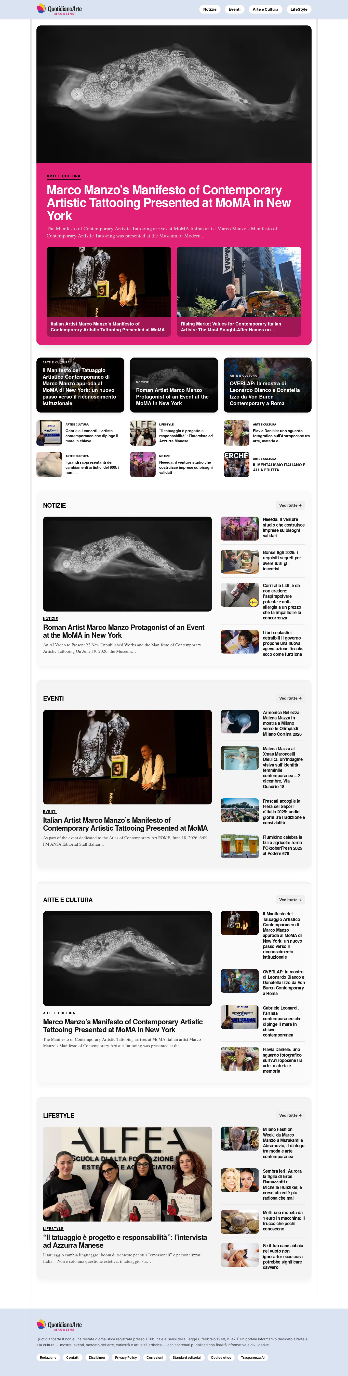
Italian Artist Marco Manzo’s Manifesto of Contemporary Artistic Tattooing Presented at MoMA (125, 824)
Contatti (72, 1357)
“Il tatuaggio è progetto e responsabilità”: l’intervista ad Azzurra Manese (125, 1241)
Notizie (210, 9)
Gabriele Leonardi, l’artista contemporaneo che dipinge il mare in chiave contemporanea (282, 1021)
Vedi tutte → (290, 505)
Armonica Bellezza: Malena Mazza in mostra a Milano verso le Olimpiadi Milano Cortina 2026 (282, 723)
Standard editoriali (187, 1357)
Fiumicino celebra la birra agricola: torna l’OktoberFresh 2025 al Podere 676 (282, 845)
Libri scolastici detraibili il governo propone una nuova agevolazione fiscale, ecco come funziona (283, 643)
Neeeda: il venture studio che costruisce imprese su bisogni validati (284, 527)
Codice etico (221, 1357)
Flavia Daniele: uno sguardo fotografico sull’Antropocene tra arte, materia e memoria (282, 1060)
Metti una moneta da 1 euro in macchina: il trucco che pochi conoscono (284, 1221)
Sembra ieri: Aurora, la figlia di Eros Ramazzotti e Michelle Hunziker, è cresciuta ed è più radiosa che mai (283, 1184)
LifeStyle (299, 9)
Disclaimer (97, 1357)
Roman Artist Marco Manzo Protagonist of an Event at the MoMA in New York (123, 631)
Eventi (234, 9)
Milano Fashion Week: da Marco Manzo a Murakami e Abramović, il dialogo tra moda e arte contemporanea (283, 1143)
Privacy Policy (126, 1357)
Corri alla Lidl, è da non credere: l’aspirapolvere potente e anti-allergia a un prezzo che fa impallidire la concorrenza (282, 602)
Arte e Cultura (265, 9)
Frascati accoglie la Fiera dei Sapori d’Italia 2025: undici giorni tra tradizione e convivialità (284, 811)
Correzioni (154, 1357)
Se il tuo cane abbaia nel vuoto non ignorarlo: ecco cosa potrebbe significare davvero (283, 1256)
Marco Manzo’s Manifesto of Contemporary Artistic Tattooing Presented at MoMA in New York (169, 202)
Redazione (48, 1357)
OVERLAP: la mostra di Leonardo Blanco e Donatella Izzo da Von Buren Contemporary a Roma (284, 982)
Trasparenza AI (253, 1357)
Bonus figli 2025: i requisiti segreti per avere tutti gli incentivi (282, 561)
